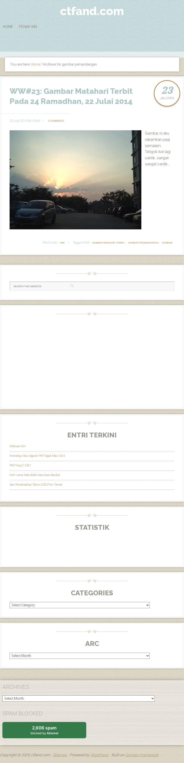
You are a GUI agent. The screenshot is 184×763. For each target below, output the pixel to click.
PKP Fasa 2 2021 (20, 465)
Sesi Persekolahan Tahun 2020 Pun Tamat (36, 484)
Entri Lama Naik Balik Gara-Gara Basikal (35, 475)
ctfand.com (92, 11)
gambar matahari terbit (108, 242)
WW (62, 242)
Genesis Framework (142, 755)
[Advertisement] (92, 45)
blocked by (49, 731)
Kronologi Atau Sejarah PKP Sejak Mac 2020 (37, 456)
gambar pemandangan (143, 242)
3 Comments (56, 120)
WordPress (99, 755)
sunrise (167, 242)
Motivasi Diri (17, 446)
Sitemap (60, 755)
